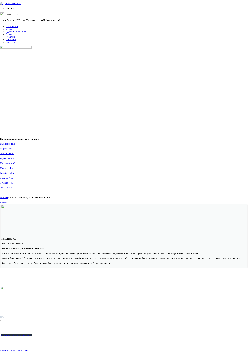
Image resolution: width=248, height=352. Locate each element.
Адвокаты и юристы (16, 31)
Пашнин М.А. (7, 168)
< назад (3, 202)
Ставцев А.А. (6, 183)
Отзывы (10, 34)
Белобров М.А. (7, 173)
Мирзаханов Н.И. (8, 148)
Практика (10, 37)
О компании (12, 26)
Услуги (9, 29)
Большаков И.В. (8, 144)
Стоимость (11, 39)
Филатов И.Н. (7, 153)
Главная (4, 197)
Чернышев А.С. (7, 158)
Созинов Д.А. (6, 178)
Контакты (10, 42)
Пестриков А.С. (8, 163)
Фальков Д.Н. (6, 187)
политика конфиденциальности (16, 335)
